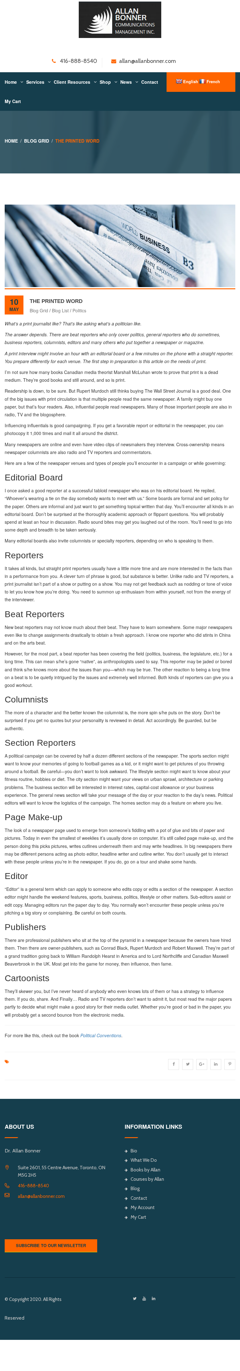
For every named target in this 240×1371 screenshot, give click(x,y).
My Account (143, 1207)
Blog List (60, 310)
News (126, 82)
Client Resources (72, 82)
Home (11, 82)
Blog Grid (36, 141)
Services (35, 82)
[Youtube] (144, 1299)
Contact (149, 82)
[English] (179, 81)
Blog (135, 1188)
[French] (202, 81)
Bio (134, 1151)
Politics (79, 310)
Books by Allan (145, 1170)
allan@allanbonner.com (41, 1196)
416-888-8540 (33, 1186)
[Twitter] (135, 1299)
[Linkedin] (153, 1299)
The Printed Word (56, 301)
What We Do (144, 1160)
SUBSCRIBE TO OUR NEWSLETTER (51, 1245)
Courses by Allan (147, 1179)
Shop (105, 82)
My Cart (13, 101)
